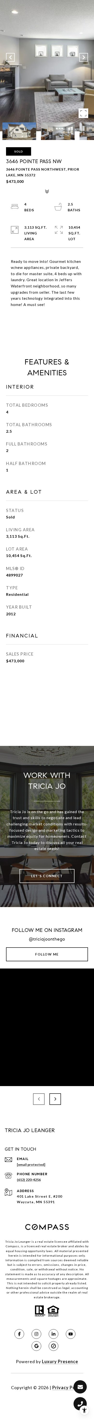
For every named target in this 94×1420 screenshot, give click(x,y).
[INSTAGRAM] (36, 1334)
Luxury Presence (60, 1361)
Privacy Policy (67, 1387)
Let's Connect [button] (47, 876)
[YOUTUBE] (70, 1334)
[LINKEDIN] (53, 1334)
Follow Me (47, 954)
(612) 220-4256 (29, 1180)
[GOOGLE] (36, 1346)
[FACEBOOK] (19, 1334)
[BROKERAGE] (53, 1346)
